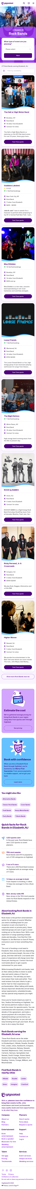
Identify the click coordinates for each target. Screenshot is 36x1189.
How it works (24, 1119)
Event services (25, 1156)
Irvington (14, 1084)
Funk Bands (7, 810)
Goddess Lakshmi (12, 186)
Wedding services (26, 1161)
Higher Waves (10, 637)
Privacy (11, 1174)
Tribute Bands (20, 816)
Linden (23, 1078)
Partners (5, 1125)
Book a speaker (8, 1139)
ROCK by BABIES (11, 490)
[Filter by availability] (20, 71)
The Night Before (11, 416)
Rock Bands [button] (18, 33)
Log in (21, 1139)
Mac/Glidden (10, 264)
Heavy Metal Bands (22, 810)
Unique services (25, 1159)
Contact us (23, 1136)
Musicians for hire (9, 1142)
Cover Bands (25, 805)
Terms (4, 1174)
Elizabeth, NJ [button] (19, 30)
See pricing (18, 728)
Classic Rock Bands (10, 805)
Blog (3, 1122)
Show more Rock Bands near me (18, 676)
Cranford (24, 1084)
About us (5, 1119)
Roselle (14, 1078)
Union (5, 1084)
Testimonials (7, 1161)
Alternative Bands (9, 799)
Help (21, 1134)
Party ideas (23, 1122)
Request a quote (25, 1125)
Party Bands (7, 816)
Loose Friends (10, 340)
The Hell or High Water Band (16, 112)
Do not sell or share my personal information (18, 1179)
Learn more (18, 782)
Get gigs (5, 1156)
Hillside (5, 1078)
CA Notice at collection (10, 1177)
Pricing (4, 1159)
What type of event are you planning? (15, 43)
